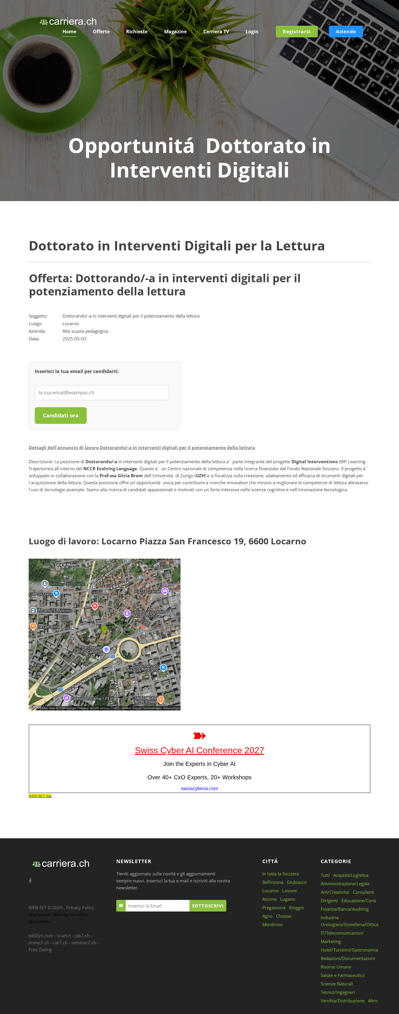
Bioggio (296, 907)
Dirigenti (329, 900)
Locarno (270, 890)
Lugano (287, 899)
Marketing (331, 941)
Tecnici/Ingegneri (338, 992)
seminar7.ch (83, 942)
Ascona (269, 899)
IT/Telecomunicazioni (342, 933)
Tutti (325, 875)
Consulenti (363, 892)
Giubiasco (297, 882)
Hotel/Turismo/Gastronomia (349, 950)
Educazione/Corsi (358, 900)
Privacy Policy (80, 907)
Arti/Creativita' (335, 892)
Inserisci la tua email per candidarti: (77, 371)
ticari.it (64, 935)
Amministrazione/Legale (345, 883)
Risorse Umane (336, 967)
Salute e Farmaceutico (343, 975)
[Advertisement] (199, 89)
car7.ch (60, 942)
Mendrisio (272, 924)
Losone (289, 890)
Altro (373, 1000)
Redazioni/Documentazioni (348, 958)
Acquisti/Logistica (350, 875)
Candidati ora (61, 415)
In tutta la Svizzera (280, 874)
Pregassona (273, 907)
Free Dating (40, 949)
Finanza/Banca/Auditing (345, 909)
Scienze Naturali (337, 984)
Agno (267, 916)
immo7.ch (39, 942)
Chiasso (284, 916)
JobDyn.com (41, 935)
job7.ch (81, 935)
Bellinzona (272, 882)
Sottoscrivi (208, 906)
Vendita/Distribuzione (343, 1000)
